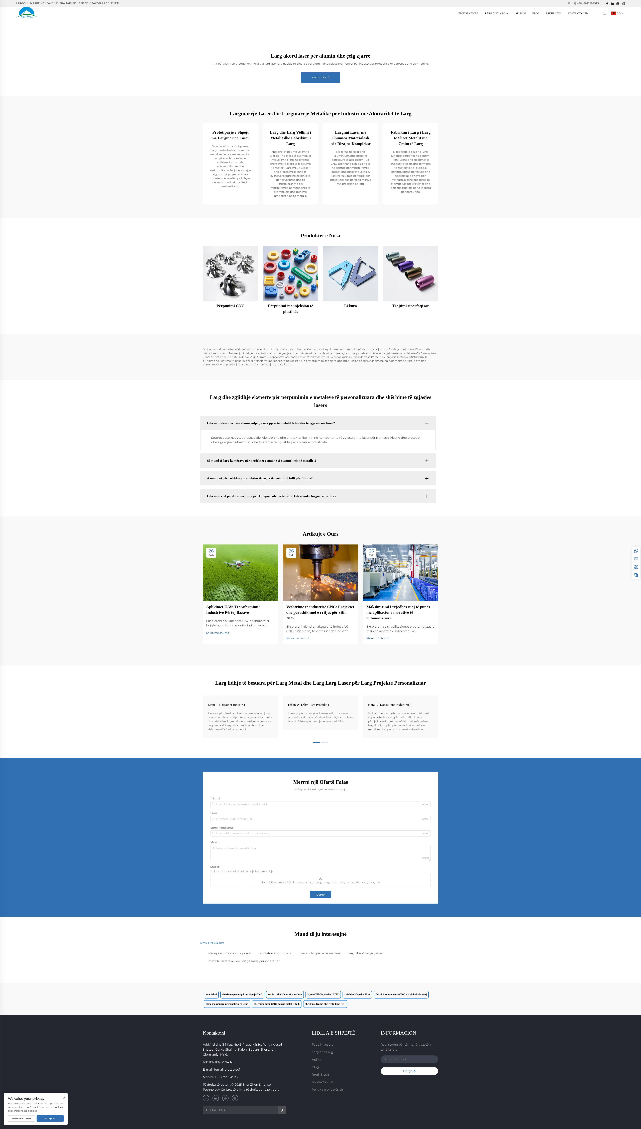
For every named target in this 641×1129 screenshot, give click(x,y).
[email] (636, 559)
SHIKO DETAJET (230, 273)
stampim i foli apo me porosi (229, 953)
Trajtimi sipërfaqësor (410, 306)
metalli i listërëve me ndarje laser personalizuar (244, 961)
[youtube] (618, 3)
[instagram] (623, 3)
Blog (535, 13)
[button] (316, 742)
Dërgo (320, 894)
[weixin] (636, 567)
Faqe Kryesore (468, 13)
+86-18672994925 (588, 3)
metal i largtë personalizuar (320, 953)
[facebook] (607, 3)
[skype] (636, 575)
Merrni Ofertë (321, 77)
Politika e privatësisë (327, 1089)
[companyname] (27, 13)
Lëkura (350, 306)
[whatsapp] (636, 551)
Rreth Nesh (553, 13)
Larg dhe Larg (495, 13)
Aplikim (520, 13)
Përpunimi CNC (230, 306)
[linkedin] (612, 3)
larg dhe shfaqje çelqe (365, 953)
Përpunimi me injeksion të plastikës (290, 309)
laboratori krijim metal (275, 953)
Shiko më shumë (217, 632)
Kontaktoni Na (578, 13)
